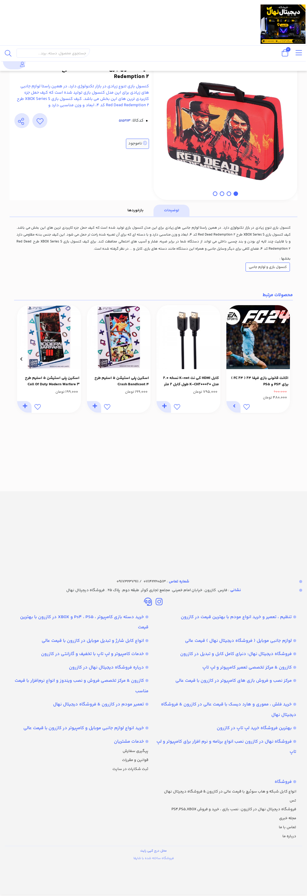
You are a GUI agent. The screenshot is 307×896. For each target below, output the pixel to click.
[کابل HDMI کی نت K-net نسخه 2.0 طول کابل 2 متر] (188, 337)
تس (293, 801)
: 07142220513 (166, 582)
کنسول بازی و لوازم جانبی (268, 267)
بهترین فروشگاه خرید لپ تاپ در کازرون (254, 728)
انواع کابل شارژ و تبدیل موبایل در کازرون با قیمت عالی (93, 640)
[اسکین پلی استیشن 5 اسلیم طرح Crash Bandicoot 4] (119, 337)
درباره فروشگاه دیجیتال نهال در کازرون (106, 667)
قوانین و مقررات (135, 760)
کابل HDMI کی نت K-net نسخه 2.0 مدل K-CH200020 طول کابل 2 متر (191, 381)
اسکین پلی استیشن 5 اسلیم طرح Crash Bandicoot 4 (121, 381)
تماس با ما (287, 827)
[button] (286, 359)
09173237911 (128, 582)
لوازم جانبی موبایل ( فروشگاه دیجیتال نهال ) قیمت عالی (238, 640)
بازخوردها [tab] (135, 210)
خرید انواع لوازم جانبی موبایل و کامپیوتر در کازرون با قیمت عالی (83, 728)
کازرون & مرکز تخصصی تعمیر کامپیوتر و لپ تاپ (247, 667)
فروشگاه (283, 781)
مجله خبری (287, 818)
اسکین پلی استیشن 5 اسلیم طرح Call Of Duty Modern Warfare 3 (52, 381)
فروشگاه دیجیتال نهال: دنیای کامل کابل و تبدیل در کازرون (236, 654)
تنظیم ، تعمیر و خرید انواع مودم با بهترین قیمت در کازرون (236, 617)
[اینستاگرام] (159, 602)
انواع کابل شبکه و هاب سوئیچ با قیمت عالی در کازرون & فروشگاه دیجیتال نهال (230, 792)
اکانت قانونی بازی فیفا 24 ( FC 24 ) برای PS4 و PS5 (259, 381)
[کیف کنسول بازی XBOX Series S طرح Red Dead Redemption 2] (153, 529)
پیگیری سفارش (135, 751)
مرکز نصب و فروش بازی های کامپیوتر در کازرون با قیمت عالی (233, 680)
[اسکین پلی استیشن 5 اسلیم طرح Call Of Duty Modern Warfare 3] (49, 337)
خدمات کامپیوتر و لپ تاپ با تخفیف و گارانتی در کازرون (92, 654)
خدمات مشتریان (129, 741)
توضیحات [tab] (171, 210)
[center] (8, 53)
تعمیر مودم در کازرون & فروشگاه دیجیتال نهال (98, 704)
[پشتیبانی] (148, 602)
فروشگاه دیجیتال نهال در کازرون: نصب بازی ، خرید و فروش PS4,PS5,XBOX (233, 809)
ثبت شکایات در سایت (130, 769)
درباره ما (289, 836)
